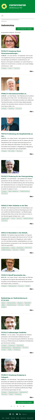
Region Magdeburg (13, 191)
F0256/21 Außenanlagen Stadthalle (13, 332)
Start (3, 418)
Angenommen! (5, 218)
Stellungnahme (12, 286)
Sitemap (13, 418)
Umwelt (22, 249)
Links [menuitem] (23, 414)
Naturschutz (28, 247)
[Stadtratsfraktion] (4, 6)
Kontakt (8, 418)
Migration (20, 302)
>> (23, 406)
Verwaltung (17, 349)
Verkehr (28, 286)
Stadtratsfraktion (17, 5)
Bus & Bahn (12, 151)
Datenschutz (30, 418)
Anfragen (4, 21)
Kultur (10, 68)
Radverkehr (27, 302)
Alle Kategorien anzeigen (25, 29)
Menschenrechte (11, 302)
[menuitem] (3, 418)
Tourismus (16, 68)
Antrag (13, 218)
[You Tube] (17, 414)
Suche (17, 418)
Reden (3, 305)
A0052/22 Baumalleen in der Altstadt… (14, 233)
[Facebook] (10, 414)
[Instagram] (13, 414)
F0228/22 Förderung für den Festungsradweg (17, 176)
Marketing (11, 108)
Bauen (3, 302)
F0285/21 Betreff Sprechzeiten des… (14, 275)
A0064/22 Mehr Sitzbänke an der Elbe (14, 206)
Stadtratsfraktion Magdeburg (10, 19)
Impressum (23, 418)
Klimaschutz (20, 247)
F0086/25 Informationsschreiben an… (14, 94)
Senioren (19, 218)
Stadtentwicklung (24, 191)
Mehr (31, 71)
